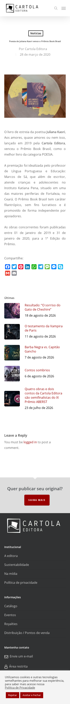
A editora (11, 556)
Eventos (10, 615)
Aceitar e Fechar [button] (32, 695)
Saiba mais (37, 500)
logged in (30, 442)
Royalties (11, 624)
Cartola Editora (36, 49)
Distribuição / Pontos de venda (27, 633)
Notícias (35, 33)
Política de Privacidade (20, 687)
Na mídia (10, 574)
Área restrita (18, 666)
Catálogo (10, 606)
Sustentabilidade (16, 565)
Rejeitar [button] (12, 695)
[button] (63, 8)
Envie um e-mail (21, 656)
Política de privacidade (20, 582)
